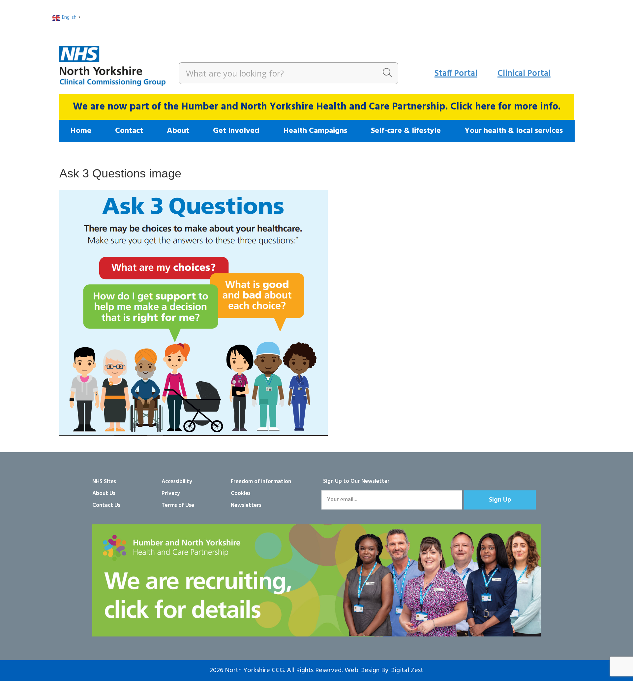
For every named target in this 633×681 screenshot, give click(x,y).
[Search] (387, 73)
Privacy (171, 493)
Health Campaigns (315, 131)
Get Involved (236, 131)
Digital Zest (406, 670)
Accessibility (177, 481)
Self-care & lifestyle (406, 131)
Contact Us (106, 505)
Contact (129, 131)
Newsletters (246, 505)
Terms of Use (178, 505)
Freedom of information (261, 481)
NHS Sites (104, 481)
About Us (103, 493)
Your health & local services (514, 131)
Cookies (241, 493)
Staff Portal (456, 73)
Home (80, 131)
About (178, 131)
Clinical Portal (524, 73)
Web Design (362, 670)
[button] (500, 500)
